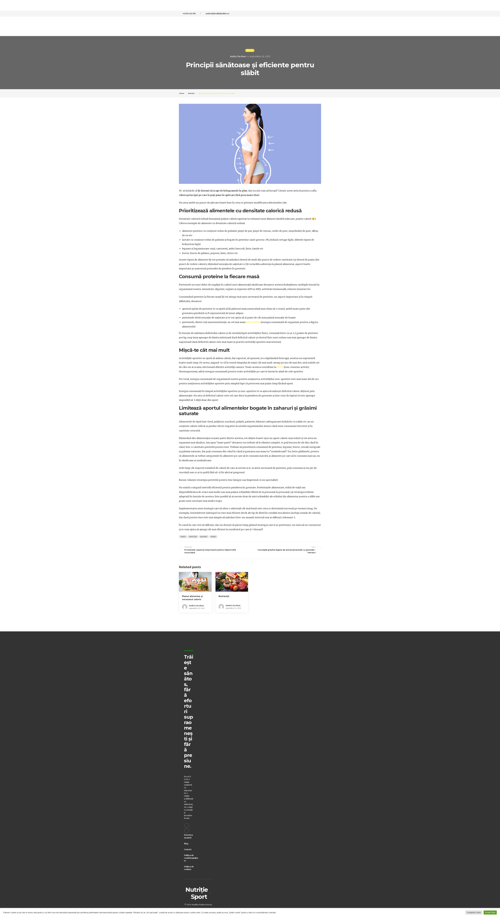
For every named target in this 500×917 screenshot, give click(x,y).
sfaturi (213, 537)
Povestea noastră (188, 836)
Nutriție (250, 50)
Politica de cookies (189, 868)
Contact (188, 849)
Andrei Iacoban (238, 56)
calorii (183, 537)
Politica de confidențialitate (191, 858)
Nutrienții (224, 596)
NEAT (280, 367)
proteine (203, 537)
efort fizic (193, 537)
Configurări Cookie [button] (474, 912)
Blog (186, 843)
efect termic (253, 322)
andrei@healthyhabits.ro (217, 13)
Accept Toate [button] (490, 912)
